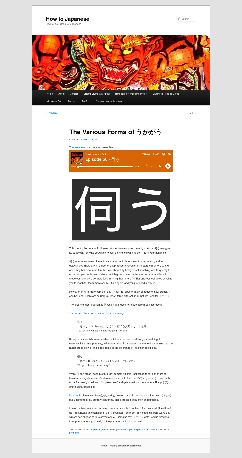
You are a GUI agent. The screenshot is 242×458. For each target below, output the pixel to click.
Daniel (152, 429)
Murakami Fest (54, 101)
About (61, 93)
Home (50, 93)
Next (192, 112)
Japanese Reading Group (166, 93)
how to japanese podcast (132, 429)
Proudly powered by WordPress (125, 445)
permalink (74, 432)
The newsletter (77, 147)
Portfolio (86, 101)
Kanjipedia (75, 395)
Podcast (72, 101)
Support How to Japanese (109, 101)
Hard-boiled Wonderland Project (131, 93)
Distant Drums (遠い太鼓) (97, 93)
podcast (97, 429)
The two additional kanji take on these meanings (96, 313)
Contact (74, 93)
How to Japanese (67, 18)
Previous (52, 112)
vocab (105, 429)
